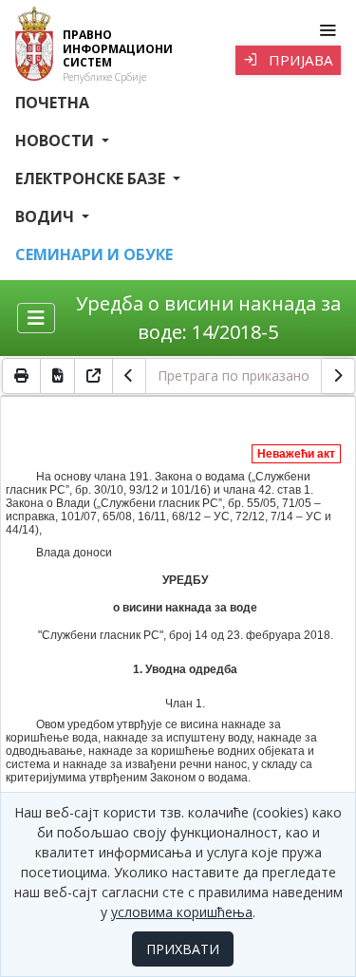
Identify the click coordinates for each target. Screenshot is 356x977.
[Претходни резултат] (129, 376)
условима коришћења (182, 912)
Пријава (299, 59)
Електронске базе (92, 178)
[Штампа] (21, 376)
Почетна (52, 102)
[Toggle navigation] (327, 30)
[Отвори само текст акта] (94, 376)
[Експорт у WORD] (58, 376)
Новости (56, 140)
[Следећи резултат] (338, 376)
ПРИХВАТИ (182, 949)
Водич (46, 216)
